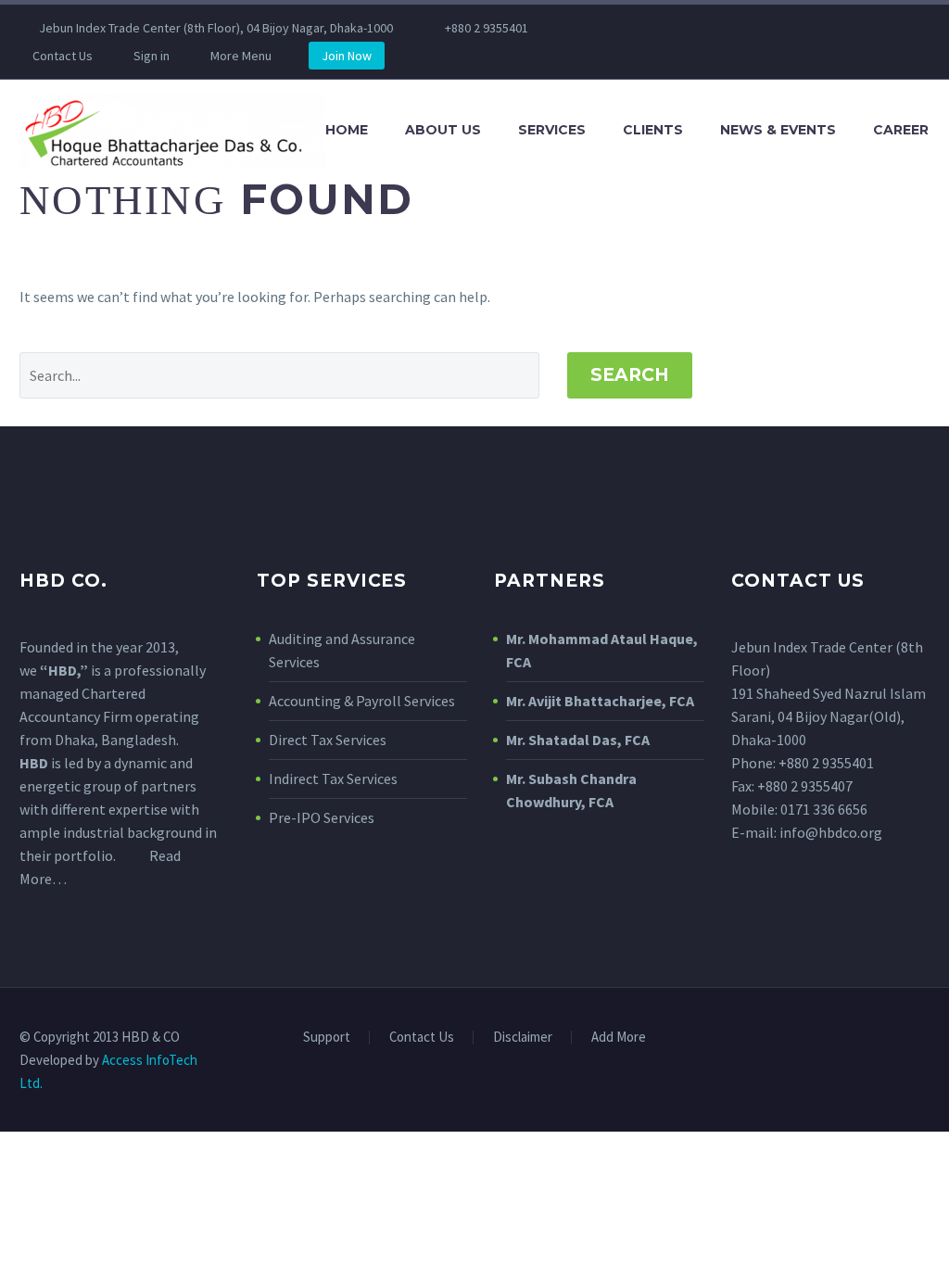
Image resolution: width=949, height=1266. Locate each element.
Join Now (347, 55)
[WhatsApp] (714, 27)
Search (629, 375)
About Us (443, 129)
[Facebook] (602, 27)
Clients (653, 129)
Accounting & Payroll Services (362, 700)
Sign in (151, 55)
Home (346, 129)
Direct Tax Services (327, 739)
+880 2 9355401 (486, 27)
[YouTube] (686, 27)
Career (901, 129)
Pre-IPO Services (321, 817)
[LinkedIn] (630, 27)
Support (326, 1037)
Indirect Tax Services (333, 778)
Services (552, 129)
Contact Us (62, 55)
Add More (618, 1037)
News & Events (778, 129)
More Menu (241, 55)
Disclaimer (522, 1037)
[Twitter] (658, 27)
